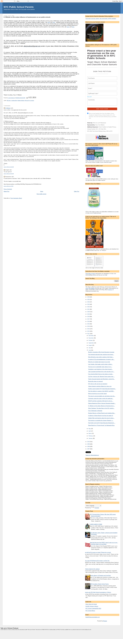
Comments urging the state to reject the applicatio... (100, 398)
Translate (96, 507)
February (91, 436)
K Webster (7, 108)
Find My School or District (92, 606)
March (90, 433)
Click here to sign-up (90, 273)
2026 (88, 297)
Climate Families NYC (92, 129)
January (91, 438)
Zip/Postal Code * (93, 92)
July (90, 347)
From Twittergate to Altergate (95, 410)
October (91, 340)
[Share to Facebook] (34, 97)
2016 (88, 321)
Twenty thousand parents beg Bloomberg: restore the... (101, 379)
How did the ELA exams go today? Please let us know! (97, 552)
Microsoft (27, 100)
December (91, 335)
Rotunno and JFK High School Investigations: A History (97, 592)
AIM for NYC (109, 131)
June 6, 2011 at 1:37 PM (8, 186)
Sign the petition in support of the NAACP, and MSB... (101, 391)
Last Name (91, 82)
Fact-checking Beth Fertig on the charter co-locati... (100, 374)
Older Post (76, 191)
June (90, 350)
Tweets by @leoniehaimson (92, 455)
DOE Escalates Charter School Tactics (99, 584)
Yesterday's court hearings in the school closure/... (100, 369)
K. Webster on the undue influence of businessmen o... (101, 405)
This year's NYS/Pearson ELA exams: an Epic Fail (97, 560)
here (49, 22)
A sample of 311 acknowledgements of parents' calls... (101, 359)
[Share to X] (32, 97)
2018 (88, 316)
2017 (88, 319)
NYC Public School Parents (19, 7)
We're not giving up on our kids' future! (97, 393)
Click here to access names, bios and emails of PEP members (101, 18)
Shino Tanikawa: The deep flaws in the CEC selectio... (101, 408)
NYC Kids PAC (102, 129)
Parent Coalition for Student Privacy (107, 127)
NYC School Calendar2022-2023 (93, 608)
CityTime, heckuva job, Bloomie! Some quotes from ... (101, 376)
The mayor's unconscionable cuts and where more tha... (101, 396)
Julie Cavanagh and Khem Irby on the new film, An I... (101, 371)
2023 (88, 304)
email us (110, 289)
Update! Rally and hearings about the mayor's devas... (101, 418)
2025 (88, 299)
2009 (88, 444)
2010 (88, 441)
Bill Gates (9, 100)
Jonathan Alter (14, 100)
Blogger (105, 621)
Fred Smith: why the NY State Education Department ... (101, 422)
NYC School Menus (90, 610)
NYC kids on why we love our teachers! (97, 383)
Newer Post (6, 191)
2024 (88, 302)
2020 (88, 311)
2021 (88, 309)
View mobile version (41, 194)
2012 (88, 331)
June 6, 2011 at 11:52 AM (9, 173)
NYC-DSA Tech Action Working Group (96, 131)
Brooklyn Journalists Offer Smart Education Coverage (101, 352)
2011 (88, 333)
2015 (88, 324)
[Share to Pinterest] (35, 97)
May (90, 428)
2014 (88, 326)
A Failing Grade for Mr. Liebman (92, 569)
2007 (88, 449)
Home (41, 191)
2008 (88, 446)
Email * (90, 87)
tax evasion (31, 100)
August (90, 345)
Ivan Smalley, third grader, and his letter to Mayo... (100, 364)
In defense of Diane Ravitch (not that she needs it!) (100, 415)
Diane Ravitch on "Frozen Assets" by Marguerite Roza (101, 425)
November (91, 338)
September (91, 343)
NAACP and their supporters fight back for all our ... (100, 401)
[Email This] (29, 97)
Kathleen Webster (21, 100)
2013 (88, 328)
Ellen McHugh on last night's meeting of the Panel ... (101, 357)
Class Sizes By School (91, 604)
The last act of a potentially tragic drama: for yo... (100, 366)
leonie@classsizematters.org (93, 617)
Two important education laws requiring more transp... (101, 354)
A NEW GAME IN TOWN (96, 524)
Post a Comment (8, 189)
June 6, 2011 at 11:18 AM (9, 166)
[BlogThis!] (30, 97)
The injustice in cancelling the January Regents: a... (100, 420)
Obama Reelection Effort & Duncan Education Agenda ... (102, 403)
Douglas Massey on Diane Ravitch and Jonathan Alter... (101, 413)
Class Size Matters (100, 125)
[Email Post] (26, 97)
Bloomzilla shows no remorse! (95, 381)
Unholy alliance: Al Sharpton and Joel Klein (100, 575)
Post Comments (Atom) (16, 198)
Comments (91, 98)
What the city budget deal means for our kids (99, 361)
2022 (88, 306)
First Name (91, 77)
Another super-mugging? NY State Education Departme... (102, 388)
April (90, 431)
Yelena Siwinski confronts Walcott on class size (99, 386)
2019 (88, 314)
